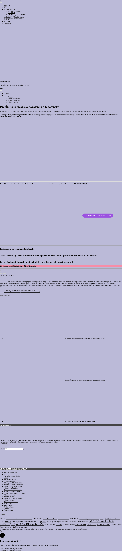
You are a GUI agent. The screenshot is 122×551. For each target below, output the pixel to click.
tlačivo (63, 524)
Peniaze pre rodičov (14, 99)
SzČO (45, 524)
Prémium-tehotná (102, 111)
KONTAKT (7, 21)
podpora (33, 521)
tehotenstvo (51, 525)
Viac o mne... (4, 444)
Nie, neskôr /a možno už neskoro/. (10, 550)
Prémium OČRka (9, 496)
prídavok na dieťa (67, 521)
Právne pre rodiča (5, 81)
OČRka (110, 519)
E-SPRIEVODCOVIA (15, 11)
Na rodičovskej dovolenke (12, 476)
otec (106, 519)
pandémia (2, 521)
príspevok (74, 521)
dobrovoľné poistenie (10, 519)
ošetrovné (116, 519)
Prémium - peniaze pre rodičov (56, 111)
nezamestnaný (96, 519)
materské (74, 518)
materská (37, 518)
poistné (43, 521)
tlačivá (67, 524)
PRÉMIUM (11, 13)
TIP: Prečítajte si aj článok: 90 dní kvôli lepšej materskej (18, 266)
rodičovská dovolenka (104, 521)
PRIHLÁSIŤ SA (9, 23)
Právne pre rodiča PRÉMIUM (37, 111)
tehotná (59, 524)
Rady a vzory (8, 503)
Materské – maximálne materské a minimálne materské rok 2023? (84, 338)
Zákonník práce (116, 525)
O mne (6, 478)
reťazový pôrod (84, 521)
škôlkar (21, 527)
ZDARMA (7, 20)
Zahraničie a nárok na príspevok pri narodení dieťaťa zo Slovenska (85, 380)
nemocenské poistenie (86, 519)
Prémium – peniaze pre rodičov (13, 484)
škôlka (15, 527)
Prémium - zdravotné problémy (75, 111)
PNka (28, 521)
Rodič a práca (8, 505)
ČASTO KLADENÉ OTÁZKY (14, 18)
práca (60, 521)
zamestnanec (80, 524)
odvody (102, 519)
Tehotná (10, 97)
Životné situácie (8, 510)
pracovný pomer (52, 521)
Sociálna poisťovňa (33, 524)
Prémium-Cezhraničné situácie (13, 498)
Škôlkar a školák (13, 102)
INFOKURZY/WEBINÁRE (16, 14)
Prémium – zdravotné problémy (13, 490)
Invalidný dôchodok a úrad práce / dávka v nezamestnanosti (22, 292)
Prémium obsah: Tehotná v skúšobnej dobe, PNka (20, 290)
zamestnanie (91, 524)
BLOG (6, 7)
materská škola (63, 519)
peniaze (8, 521)
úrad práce (4, 527)
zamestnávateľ (103, 524)
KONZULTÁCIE (13, 16)
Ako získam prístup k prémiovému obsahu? (98, 215)
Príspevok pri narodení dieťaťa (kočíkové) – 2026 (80, 421)
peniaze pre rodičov (19, 521)
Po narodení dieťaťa (10, 481)
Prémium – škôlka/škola (11, 488)
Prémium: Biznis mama (11, 502)
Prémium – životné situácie (12, 491)
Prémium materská (90, 111)
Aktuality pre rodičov (14, 100)
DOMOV (7, 6)
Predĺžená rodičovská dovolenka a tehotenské (29, 107)
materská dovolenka (50, 519)
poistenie (38, 521)
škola (11, 527)
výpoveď (72, 524)
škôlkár (25, 527)
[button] (1, 2)
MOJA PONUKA (9, 9)
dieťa (2, 518)
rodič (91, 521)
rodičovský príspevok (11, 524)
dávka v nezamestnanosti (23, 519)
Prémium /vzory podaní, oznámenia (14, 493)
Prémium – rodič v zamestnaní (13, 486)
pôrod (79, 521)
